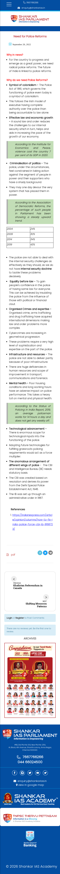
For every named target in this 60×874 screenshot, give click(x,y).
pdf (12, 554)
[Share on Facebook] (40, 552)
